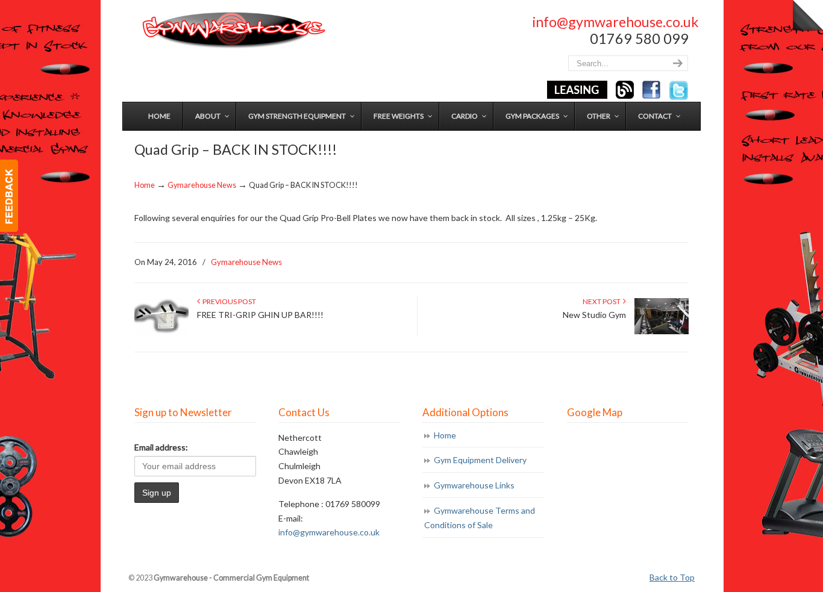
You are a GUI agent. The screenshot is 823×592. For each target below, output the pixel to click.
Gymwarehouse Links (474, 485)
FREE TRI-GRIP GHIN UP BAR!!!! (260, 315)
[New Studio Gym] (661, 331)
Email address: (161, 447)
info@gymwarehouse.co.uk (615, 21)
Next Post (603, 301)
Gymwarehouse (232, 30)
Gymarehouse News (201, 185)
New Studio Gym (594, 315)
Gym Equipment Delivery (480, 460)
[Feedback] (9, 196)
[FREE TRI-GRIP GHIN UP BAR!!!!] (161, 331)
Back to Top (672, 577)
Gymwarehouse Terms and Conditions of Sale (479, 517)
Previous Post (228, 301)
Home (144, 185)
